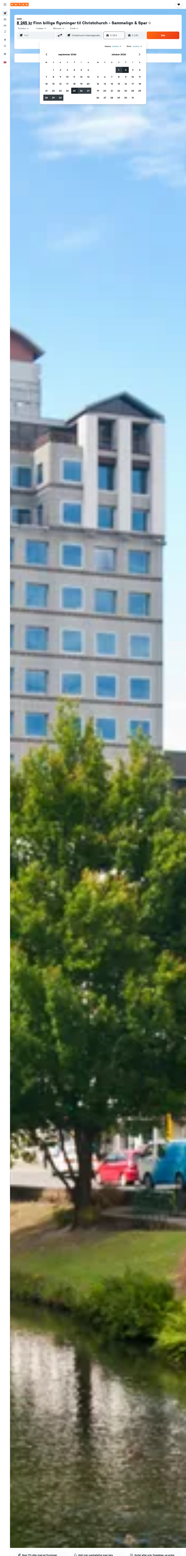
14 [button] (46, 83)
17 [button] (67, 83)
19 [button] (81, 83)
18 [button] (74, 83)
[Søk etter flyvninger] (5, 13)
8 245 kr (24, 22)
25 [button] (74, 90)
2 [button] (60, 69)
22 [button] (53, 90)
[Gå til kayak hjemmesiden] (19, 4)
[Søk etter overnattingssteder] (5, 19)
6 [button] (88, 69)
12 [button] (81, 76)
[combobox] (23, 28)
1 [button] (53, 69)
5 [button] (81, 69)
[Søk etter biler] (5, 25)
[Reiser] (5, 54)
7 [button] (46, 76)
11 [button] (74, 76)
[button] (5, 4)
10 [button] (67, 76)
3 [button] (67, 69)
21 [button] (46, 90)
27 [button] (88, 90)
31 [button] (133, 97)
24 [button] (67, 90)
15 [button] (53, 83)
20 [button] (88, 83)
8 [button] (53, 76)
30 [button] (60, 97)
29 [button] (53, 97)
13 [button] (88, 76)
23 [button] (60, 90)
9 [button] (60, 76)
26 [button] (81, 90)
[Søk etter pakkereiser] (5, 31)
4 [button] (74, 69)
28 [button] (46, 97)
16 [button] (60, 83)
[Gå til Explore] (5, 40)
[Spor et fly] (5, 46)
